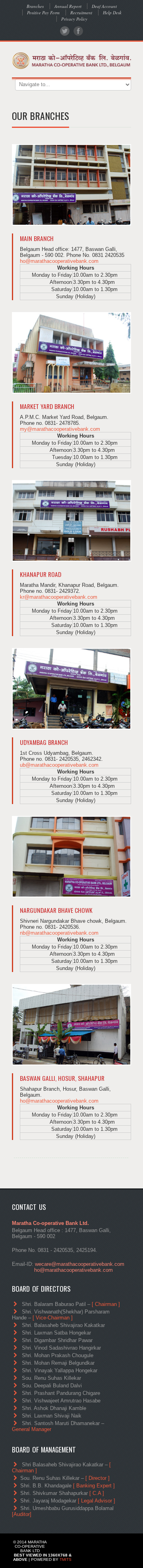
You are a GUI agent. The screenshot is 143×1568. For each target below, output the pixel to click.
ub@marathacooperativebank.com (59, 765)
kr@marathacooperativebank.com (58, 597)
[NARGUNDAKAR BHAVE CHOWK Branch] (71, 857)
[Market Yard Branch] (71, 353)
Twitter (65, 31)
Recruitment (81, 12)
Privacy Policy (74, 19)
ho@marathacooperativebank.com (59, 261)
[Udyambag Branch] (71, 689)
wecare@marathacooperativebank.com (79, 1264)
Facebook (78, 31)
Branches (35, 6)
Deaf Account (104, 6)
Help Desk (112, 12)
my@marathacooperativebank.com (60, 429)
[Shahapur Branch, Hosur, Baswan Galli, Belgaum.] (71, 1025)
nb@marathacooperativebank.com (59, 933)
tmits (66, 1559)
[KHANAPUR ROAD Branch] (71, 521)
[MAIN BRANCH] (71, 185)
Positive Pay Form (43, 12)
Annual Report (67, 6)
